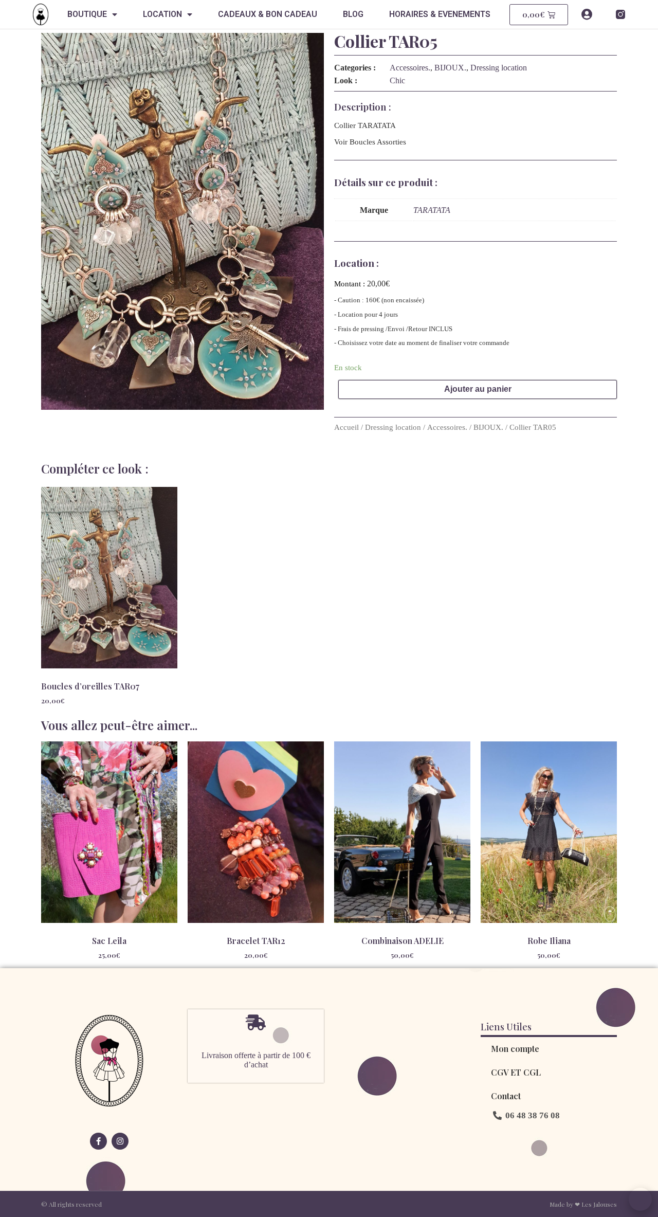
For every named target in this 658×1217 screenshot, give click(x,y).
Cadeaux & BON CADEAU (267, 14)
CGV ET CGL (516, 1072)
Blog (353, 14)
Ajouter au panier (477, 389)
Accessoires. (410, 67)
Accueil (346, 427)
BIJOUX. (450, 67)
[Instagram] (120, 1141)
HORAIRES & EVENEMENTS (439, 14)
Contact (506, 1096)
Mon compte (515, 1048)
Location (162, 14)
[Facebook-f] (98, 1141)
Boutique (87, 14)
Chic (397, 80)
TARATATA (431, 210)
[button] (526, 1116)
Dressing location (498, 67)
